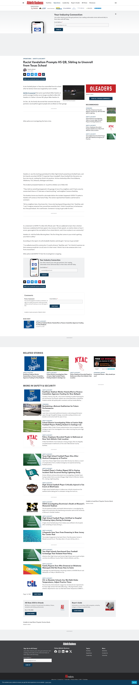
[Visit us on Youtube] (67, 651)
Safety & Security (39, 58)
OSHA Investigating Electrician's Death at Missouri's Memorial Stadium (63, 505)
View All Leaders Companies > (101, 98)
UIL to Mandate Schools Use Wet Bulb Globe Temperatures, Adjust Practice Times (60, 581)
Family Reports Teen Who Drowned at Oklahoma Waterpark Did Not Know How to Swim (61, 567)
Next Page (37, 594)
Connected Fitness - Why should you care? (104, 375)
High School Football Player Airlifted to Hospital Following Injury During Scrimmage (62, 519)
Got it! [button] (134, 682)
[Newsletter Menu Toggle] (116, 3)
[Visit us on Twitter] (70, 651)
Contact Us (60, 679)
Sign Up (58, 29)
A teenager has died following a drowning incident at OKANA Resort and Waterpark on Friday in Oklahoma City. (63, 571)
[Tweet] (35, 74)
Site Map (85, 679)
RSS (81, 679)
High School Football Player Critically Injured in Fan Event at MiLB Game (63, 486)
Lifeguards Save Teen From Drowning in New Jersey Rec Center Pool (63, 533)
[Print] (24, 74)
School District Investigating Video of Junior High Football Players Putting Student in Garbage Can (94, 120)
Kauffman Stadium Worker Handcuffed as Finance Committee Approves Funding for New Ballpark (59, 323)
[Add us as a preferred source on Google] (43, 74)
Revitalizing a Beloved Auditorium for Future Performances (60, 407)
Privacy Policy (74, 679)
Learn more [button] (48, 682)
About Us (53, 679)
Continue (55, 306)
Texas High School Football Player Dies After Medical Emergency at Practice (95, 137)
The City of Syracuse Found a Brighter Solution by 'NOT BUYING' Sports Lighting (95, 111)
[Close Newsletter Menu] (116, 14)
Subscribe (67, 679)
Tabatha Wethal (31, 69)
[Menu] (23, 3)
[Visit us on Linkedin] (63, 651)
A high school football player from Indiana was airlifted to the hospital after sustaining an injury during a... (62, 523)
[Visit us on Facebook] (55, 651)
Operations (27, 58)
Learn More (31, 613)
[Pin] (39, 74)
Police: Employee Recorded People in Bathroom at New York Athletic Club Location (95, 128)
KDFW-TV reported (29, 93)
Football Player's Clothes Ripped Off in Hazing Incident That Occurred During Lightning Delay (61, 471)
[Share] (28, 74)
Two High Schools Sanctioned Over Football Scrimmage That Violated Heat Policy (60, 552)
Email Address (58, 22)
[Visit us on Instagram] (59, 651)
